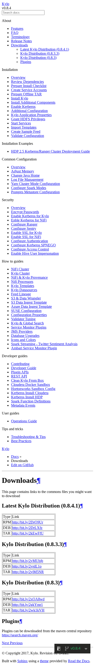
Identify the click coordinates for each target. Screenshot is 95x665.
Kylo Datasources (24, 290)
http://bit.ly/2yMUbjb (27, 561)
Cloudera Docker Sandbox (30, 385)
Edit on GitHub (22, 465)
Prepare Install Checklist (28, 86)
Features (17, 28)
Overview (18, 77)
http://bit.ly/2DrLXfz (27, 528)
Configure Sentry (23, 228)
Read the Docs (78, 661)
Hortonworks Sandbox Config (33, 389)
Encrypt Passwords (25, 212)
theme (44, 661)
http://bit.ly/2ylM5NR (28, 572)
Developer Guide (23, 368)
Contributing (20, 364)
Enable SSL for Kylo (26, 233)
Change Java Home (25, 175)
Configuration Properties (29, 315)
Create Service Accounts (29, 90)
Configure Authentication (29, 241)
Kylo (5, 4)
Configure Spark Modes (28, 188)
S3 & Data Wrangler (26, 298)
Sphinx (22, 661)
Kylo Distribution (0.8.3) (38, 58)
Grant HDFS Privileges (28, 119)
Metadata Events (23, 405)
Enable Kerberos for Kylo (30, 216)
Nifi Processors (22, 282)
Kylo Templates (22, 286)
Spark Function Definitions (30, 401)
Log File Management (27, 179)
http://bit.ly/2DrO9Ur (27, 522)
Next (6, 643)
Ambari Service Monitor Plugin (34, 348)
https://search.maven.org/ (20, 635)
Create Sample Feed (25, 131)
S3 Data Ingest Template (29, 302)
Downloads (19, 45)
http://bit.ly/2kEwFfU (28, 533)
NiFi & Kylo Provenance (29, 277)
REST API (19, 376)
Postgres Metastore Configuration (35, 192)
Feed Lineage (21, 294)
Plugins (25, 62)
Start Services (21, 123)
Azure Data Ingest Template (31, 306)
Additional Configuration (29, 111)
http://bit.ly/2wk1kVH (28, 610)
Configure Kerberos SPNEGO (33, 245)
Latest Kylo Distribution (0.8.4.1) (44, 49)
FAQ (14, 33)
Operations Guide (24, 421)
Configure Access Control (30, 249)
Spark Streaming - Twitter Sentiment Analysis (44, 344)
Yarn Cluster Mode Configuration (35, 184)
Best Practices (21, 441)
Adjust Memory (22, 171)
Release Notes (21, 41)
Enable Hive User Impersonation (35, 253)
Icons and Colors (23, 340)
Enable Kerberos (23, 107)
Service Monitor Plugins (28, 327)
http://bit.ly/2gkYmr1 (27, 605)
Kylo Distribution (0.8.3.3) (39, 53)
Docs (15, 457)
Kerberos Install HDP (27, 397)
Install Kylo (19, 98)
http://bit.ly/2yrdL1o (27, 566)
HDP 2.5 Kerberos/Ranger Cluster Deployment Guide (50, 151)
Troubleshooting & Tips (28, 437)
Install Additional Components (33, 102)
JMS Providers (22, 331)
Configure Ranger (24, 224)
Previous (16, 643)
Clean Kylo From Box (27, 380)
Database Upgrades (25, 336)
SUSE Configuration (26, 311)
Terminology (20, 37)
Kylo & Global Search (27, 323)
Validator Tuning (23, 319)
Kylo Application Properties (31, 115)
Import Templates (23, 127)
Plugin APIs (20, 372)
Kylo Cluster (20, 273)
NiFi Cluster (20, 269)
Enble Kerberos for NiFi (29, 220)
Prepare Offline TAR (26, 94)
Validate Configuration (27, 136)
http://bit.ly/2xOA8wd (28, 599)
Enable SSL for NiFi (26, 237)
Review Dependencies (27, 82)
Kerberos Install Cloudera (29, 393)
